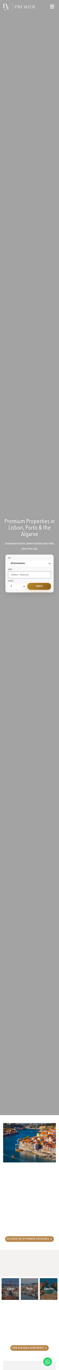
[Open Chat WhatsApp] (47, 1361)
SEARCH (39, 586)
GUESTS (10, 581)
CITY (9, 558)
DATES (10, 570)
